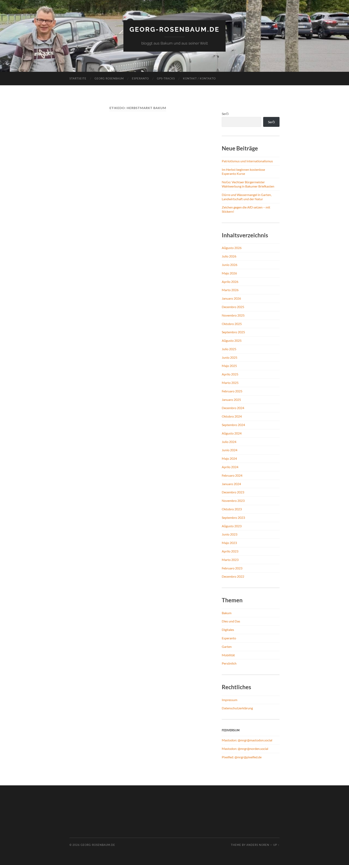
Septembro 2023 (233, 517)
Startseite (77, 78)
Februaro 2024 (232, 475)
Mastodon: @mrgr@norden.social (245, 748)
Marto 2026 (230, 290)
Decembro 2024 (233, 408)
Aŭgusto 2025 (232, 340)
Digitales (228, 630)
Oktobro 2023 (232, 509)
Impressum (229, 700)
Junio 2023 (229, 534)
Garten (227, 646)
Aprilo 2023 (230, 551)
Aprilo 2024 (230, 467)
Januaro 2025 (231, 399)
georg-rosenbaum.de (174, 29)
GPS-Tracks (166, 78)
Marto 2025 (230, 383)
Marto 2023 (230, 560)
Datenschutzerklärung (237, 708)
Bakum (226, 613)
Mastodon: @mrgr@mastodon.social (247, 740)
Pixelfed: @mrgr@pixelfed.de (242, 757)
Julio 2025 (229, 349)
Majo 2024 (229, 458)
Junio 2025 (229, 357)
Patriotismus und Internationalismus (247, 161)
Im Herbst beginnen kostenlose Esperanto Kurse (243, 172)
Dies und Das (231, 621)
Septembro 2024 (233, 425)
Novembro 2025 (233, 315)
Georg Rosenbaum (109, 78)
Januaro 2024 (231, 484)
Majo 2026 (229, 273)
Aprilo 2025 (230, 374)
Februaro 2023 (232, 568)
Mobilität (228, 655)
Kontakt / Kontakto (199, 78)
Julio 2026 (229, 256)
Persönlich (229, 663)
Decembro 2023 (233, 492)
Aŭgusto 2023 (232, 526)
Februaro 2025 (232, 391)
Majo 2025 (229, 366)
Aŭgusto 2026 (232, 248)
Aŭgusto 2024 (232, 433)
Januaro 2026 (231, 298)
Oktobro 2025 (232, 324)
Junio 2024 (229, 450)
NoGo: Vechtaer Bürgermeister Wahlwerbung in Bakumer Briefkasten (248, 184)
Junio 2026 (229, 265)
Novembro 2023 (233, 500)
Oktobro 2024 (232, 416)
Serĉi (225, 114)
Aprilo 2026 (230, 281)
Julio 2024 (229, 442)
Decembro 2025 (233, 307)
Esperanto (140, 78)
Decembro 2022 (233, 576)
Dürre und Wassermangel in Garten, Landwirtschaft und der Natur (246, 197)
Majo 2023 (229, 543)
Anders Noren (257, 844)
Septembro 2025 (233, 332)
